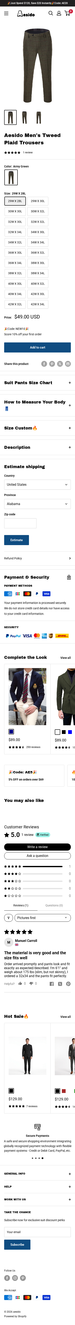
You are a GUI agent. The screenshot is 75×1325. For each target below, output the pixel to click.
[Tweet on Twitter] (60, 364)
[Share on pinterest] (68, 984)
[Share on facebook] (51, 984)
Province (10, 495)
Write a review (37, 847)
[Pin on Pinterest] (52, 364)
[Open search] (51, 13)
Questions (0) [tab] (54, 905)
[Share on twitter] (60, 984)
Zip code (9, 514)
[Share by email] (68, 364)
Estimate (16, 540)
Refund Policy (13, 558)
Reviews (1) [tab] (20, 905)
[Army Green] (11, 177)
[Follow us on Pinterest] (23, 1278)
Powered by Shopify (15, 1316)
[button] (37, 866)
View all (65, 657)
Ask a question (37, 856)
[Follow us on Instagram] (15, 1278)
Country (9, 475)
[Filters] (8, 918)
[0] (67, 13)
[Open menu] (6, 13)
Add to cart (37, 347)
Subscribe (17, 1245)
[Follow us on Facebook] (7, 1278)
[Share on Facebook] (44, 364)
